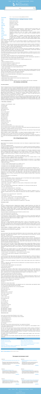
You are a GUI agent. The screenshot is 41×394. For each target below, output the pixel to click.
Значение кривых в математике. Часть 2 (27, 370)
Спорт (2, 20)
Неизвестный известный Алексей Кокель (27, 341)
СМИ (2, 22)
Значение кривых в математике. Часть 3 (8, 370)
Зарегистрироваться (7, 351)
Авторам (13, 1)
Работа (2, 28)
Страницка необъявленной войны (6, 341)
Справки (2, 23)
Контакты (32, 1)
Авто (2, 36)
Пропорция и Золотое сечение (5, 340)
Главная (10, 1)
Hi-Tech (2, 33)
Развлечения (3, 17)
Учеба (2, 30)
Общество (3, 25)
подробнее (17, 365)
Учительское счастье (4, 344)
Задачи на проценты (24, 345)
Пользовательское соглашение (24, 1)
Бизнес (2, 38)
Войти (2, 351)
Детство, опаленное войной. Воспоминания (27, 344)
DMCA (17, 1)
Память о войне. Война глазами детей (26, 340)
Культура (3, 31)
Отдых (2, 19)
